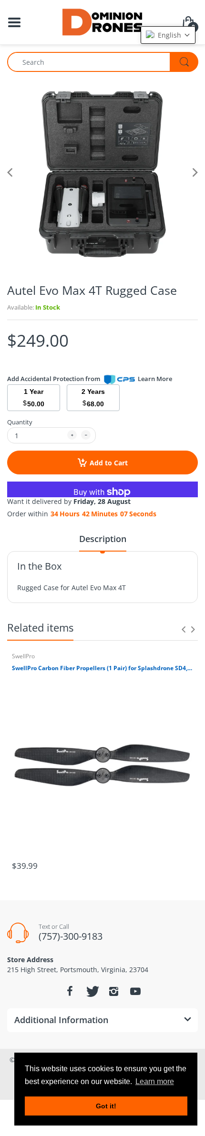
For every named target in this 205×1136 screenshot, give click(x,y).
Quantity (19, 422)
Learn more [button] (154, 1081)
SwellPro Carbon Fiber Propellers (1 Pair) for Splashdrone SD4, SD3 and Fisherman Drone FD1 (102, 668)
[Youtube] (135, 991)
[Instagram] (113, 991)
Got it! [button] (106, 1106)
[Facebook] (69, 991)
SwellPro (23, 656)
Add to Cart (109, 462)
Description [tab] (102, 538)
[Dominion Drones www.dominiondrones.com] (102, 21)
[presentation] (183, 629)
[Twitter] (91, 991)
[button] (168, 35)
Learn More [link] (155, 378)
